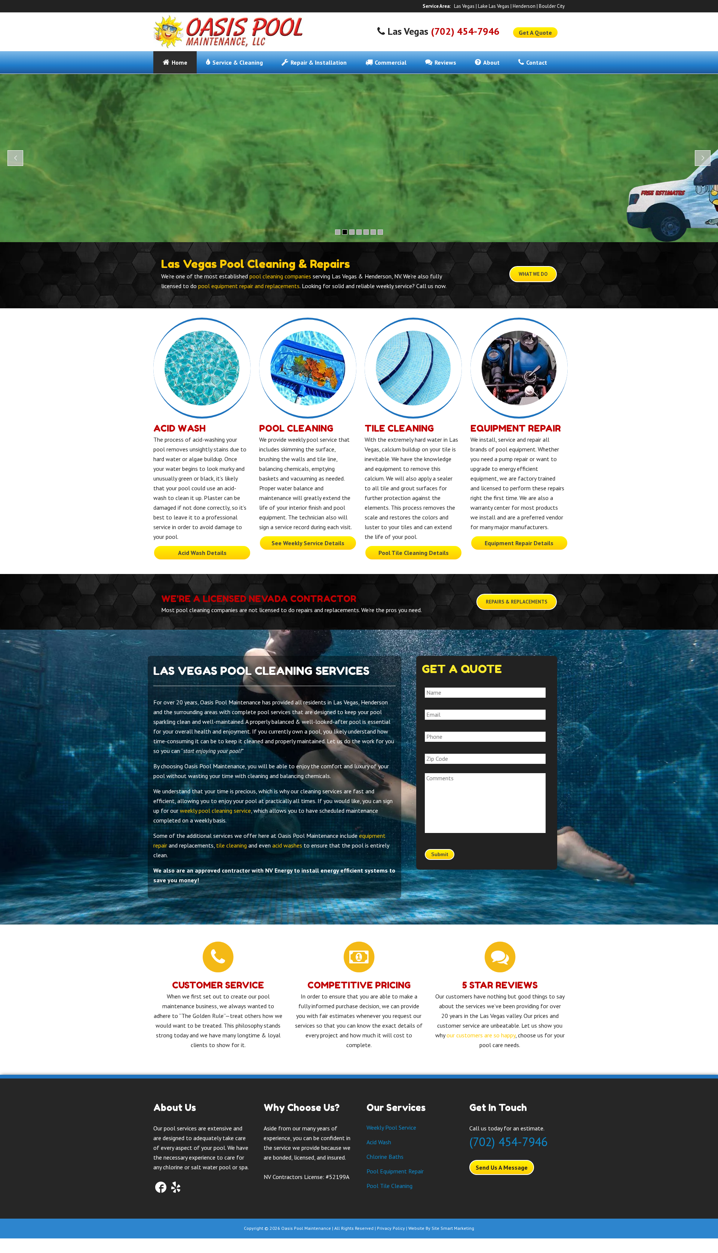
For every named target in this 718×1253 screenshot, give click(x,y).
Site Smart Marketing (453, 1228)
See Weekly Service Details (307, 543)
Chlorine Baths (385, 1156)
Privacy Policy (391, 1228)
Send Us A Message (502, 1167)
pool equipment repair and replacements (249, 286)
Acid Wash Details (202, 552)
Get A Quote (535, 32)
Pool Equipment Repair (395, 1171)
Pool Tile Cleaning (389, 1185)
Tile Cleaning (399, 428)
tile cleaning (231, 845)
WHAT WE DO (533, 274)
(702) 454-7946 (465, 31)
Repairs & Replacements (516, 602)
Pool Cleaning (296, 428)
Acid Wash (179, 428)
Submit (439, 854)
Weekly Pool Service (391, 1127)
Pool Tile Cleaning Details (413, 552)
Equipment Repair (515, 428)
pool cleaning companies (280, 276)
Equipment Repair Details (519, 543)
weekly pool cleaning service (215, 810)
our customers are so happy (481, 1035)
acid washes (287, 845)
